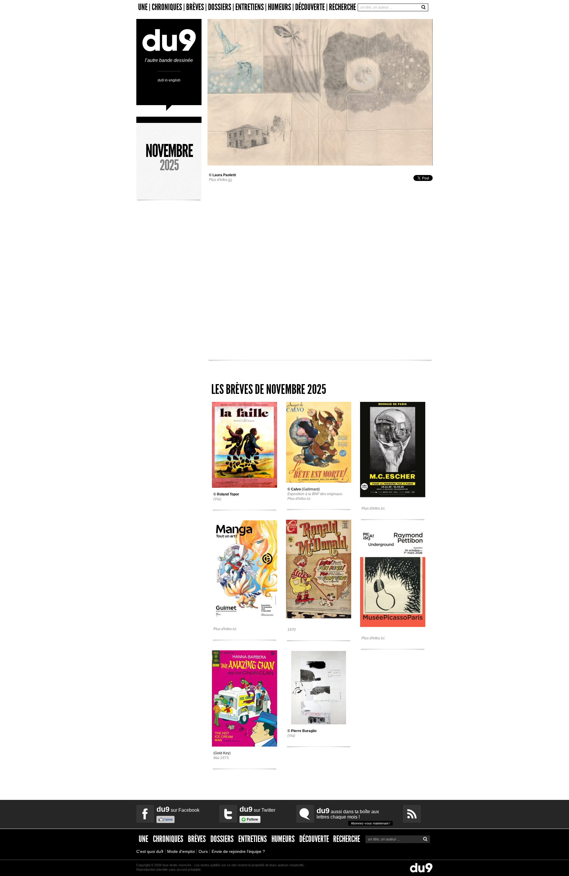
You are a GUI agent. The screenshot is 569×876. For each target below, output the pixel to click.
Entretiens (249, 7)
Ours (203, 851)
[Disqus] (320, 259)
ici (230, 180)
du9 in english (169, 80)
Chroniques (167, 7)
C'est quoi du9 (149, 851)
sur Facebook (177, 809)
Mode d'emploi (181, 851)
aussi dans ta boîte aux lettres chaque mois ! (353, 815)
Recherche (342, 7)
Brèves (195, 7)
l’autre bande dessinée (169, 60)
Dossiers (219, 7)
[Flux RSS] (412, 814)
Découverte (310, 7)
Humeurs (279, 7)
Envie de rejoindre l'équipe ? (238, 851)
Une (143, 7)
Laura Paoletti (224, 175)
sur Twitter (257, 809)
